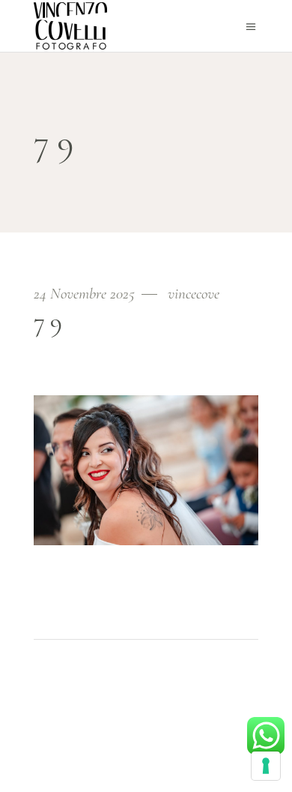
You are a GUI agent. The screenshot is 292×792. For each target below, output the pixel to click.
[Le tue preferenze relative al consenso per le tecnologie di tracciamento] (266, 766)
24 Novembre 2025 (86, 293)
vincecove (193, 293)
